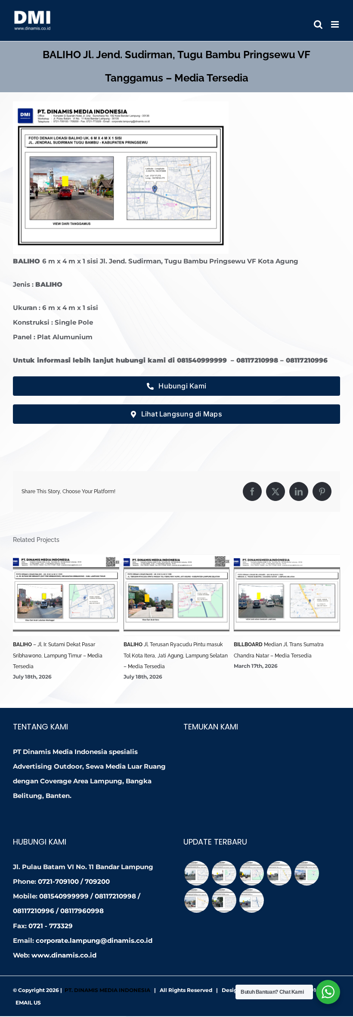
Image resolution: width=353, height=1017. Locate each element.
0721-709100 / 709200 (74, 881)
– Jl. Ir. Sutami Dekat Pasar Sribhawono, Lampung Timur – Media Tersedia (57, 655)
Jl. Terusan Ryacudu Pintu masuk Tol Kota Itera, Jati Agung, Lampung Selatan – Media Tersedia (176, 655)
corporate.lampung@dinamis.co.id (94, 940)
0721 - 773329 (50, 926)
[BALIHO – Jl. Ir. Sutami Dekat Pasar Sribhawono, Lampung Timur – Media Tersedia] (224, 873)
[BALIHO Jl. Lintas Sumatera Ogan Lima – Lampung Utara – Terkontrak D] (306, 873)
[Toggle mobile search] (318, 24)
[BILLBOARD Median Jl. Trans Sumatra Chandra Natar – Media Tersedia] (279, 873)
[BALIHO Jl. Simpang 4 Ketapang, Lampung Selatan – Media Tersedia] (251, 900)
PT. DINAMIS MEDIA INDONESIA (107, 990)
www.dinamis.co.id (63, 955)
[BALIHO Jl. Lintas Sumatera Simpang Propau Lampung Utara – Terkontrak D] (196, 900)
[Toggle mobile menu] (335, 24)
